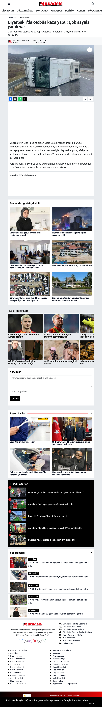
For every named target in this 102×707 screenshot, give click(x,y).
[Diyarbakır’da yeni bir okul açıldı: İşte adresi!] (72, 251)
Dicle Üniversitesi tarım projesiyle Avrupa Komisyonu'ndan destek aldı (70, 299)
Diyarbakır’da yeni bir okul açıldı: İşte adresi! (72, 265)
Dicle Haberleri (58, 678)
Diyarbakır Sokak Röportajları (64, 684)
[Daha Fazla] (25, 99)
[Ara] (93, 3)
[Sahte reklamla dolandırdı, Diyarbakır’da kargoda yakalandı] (30, 459)
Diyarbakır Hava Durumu (73, 626)
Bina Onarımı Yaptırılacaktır (22, 442)
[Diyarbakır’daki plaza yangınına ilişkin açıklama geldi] (72, 219)
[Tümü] (91, 413)
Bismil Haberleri (17, 667)
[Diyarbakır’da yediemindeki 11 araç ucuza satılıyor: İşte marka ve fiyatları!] (30, 284)
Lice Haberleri (58, 670)
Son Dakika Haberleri (71, 640)
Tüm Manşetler (69, 638)
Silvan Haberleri (16, 670)
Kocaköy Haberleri (18, 684)
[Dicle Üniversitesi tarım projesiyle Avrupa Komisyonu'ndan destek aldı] (72, 284)
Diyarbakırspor (58, 656)
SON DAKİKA (42, 10)
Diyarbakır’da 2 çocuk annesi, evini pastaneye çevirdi (25, 234)
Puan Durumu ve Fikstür (73, 635)
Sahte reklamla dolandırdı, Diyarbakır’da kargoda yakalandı (58, 576)
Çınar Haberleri (16, 678)
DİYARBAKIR (8, 10)
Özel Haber (14, 653)
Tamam (91, 704)
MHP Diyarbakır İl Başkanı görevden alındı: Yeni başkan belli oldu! (71, 443)
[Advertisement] (54, 121)
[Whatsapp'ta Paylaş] (20, 99)
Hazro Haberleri (59, 681)
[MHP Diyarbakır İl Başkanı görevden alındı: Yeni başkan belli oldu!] (72, 428)
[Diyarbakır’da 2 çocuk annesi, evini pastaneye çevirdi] (30, 219)
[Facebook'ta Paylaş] (10, 99)
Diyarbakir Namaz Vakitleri (74, 629)
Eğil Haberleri (16, 673)
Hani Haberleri (16, 681)
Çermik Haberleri (59, 675)
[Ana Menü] (9, 3)
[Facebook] (21, 641)
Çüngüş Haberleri (17, 675)
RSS (28, 696)
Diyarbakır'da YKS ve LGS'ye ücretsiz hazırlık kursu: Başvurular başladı (26, 266)
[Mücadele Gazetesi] (51, 3)
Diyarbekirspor (16, 656)
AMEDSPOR (56, 10)
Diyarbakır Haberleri (18, 650)
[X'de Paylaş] (15, 99)
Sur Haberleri (15, 664)
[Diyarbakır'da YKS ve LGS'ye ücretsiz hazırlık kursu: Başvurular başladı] (30, 251)
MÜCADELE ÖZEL (25, 10)
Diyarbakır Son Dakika (61, 650)
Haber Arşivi (68, 643)
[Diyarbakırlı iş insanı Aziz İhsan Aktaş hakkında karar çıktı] (72, 459)
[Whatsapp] (44, 641)
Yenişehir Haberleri (60, 664)
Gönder (15, 398)
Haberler (12, 18)
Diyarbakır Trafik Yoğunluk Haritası (77, 632)
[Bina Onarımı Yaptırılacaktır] (30, 428)
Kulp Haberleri (58, 673)
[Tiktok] (39, 641)
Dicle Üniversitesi (17, 659)
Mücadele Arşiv (58, 659)
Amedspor (56, 653)
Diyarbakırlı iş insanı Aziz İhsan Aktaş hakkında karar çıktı (69, 473)
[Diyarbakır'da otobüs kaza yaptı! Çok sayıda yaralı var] (51, 70)
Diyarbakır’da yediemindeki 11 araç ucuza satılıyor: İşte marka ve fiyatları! (28, 299)
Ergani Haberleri (59, 667)
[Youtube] (35, 641)
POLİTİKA (69, 10)
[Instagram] (30, 641)
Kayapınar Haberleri (60, 661)
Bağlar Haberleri (17, 661)
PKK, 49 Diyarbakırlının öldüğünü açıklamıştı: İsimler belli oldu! (57, 601)
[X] (26, 641)
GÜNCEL (81, 10)
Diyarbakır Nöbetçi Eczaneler (75, 624)
